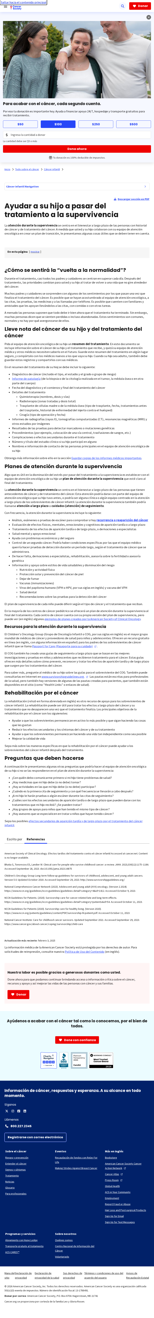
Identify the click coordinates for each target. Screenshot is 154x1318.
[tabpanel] (77, 889)
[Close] (148, 17)
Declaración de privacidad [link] (23, 1275)
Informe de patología (26, 379)
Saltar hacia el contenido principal (23, 2)
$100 (58, 124)
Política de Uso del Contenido (84, 952)
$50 (20, 124)
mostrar (35, 251)
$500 (134, 124)
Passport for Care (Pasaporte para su (62, 646)
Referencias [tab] (36, 839)
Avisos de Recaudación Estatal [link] (137, 1275)
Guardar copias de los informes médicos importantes (106, 458)
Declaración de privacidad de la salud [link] (47, 1275)
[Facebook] (19, 1111)
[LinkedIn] (25, 1111)
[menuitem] (145, 186)
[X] (7, 1111)
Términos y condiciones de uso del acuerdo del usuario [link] (103, 1275)
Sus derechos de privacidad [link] (72, 1275)
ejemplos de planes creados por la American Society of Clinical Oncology (93, 619)
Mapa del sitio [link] (10, 1275)
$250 (96, 124)
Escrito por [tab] (14, 839)
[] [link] (35, 251)
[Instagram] (13, 1111)
